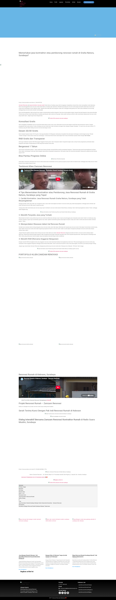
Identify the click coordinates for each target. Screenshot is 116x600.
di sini (48, 400)
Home (51, 2)
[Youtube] (65, 593)
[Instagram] (62, 593)
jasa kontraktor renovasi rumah (37, 105)
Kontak (79, 2)
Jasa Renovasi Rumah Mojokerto (85, 589)
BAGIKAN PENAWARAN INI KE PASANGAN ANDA (33, 477)
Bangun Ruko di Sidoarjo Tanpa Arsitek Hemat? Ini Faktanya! (56, 556)
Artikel (73, 2)
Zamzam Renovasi (23, 105)
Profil (56, 2)
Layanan (61, 2)
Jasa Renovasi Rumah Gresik (84, 587)
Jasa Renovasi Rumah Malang (84, 592)
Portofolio (67, 2)
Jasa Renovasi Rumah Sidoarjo (85, 584)
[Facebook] (68, 593)
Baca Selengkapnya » (23, 569)
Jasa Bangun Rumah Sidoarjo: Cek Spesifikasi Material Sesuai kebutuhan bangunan (29, 557)
